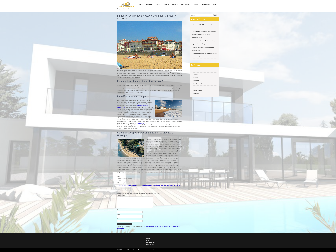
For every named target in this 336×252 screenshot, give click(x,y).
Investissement (186, 4)
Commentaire (121, 195)
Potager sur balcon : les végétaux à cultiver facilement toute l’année (204, 55)
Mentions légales (150, 242)
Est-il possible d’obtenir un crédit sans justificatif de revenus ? (203, 26)
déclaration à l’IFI (141, 123)
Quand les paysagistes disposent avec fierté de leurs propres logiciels (162, 185)
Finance (166, 4)
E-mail (119, 214)
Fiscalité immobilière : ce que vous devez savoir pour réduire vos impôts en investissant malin (204, 34)
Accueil (141, 4)
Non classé (196, 93)
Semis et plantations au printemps (127, 185)
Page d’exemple (150, 244)
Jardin (196, 4)
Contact (215, 4)
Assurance (149, 4)
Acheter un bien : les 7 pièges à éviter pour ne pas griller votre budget (204, 42)
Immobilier (175, 4)
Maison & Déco (205, 4)
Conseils (159, 4)
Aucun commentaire (131, 18)
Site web (119, 219)
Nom (118, 210)
